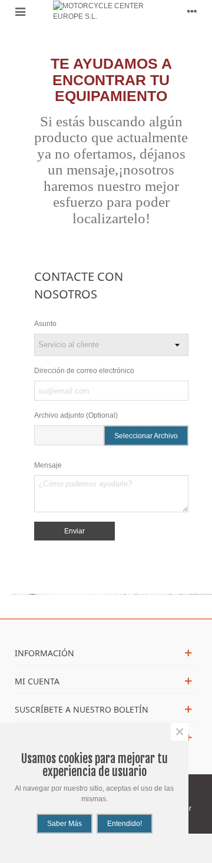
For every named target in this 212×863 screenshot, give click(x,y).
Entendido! (124, 824)
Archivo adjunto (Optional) (76, 415)
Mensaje (48, 465)
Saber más (64, 824)
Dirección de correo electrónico (84, 371)
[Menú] (20, 11)
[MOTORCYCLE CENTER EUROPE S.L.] (106, 11)
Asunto (45, 324)
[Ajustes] (192, 11)
